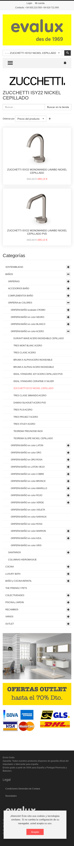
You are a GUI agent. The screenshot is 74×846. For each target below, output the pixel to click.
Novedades (11, 796)
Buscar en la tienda (58, 107)
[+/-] (50, 119)
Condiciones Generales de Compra (22, 788)
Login (29, 3)
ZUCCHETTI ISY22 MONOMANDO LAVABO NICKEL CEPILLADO (37, 171)
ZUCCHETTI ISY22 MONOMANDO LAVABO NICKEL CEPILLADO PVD (37, 232)
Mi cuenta (40, 3)
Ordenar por (9, 118)
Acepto (35, 832)
